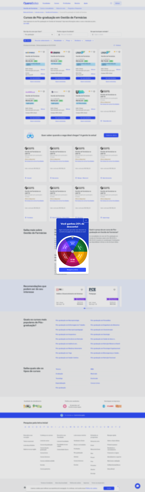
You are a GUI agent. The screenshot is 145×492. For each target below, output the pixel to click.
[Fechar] (86, 220)
